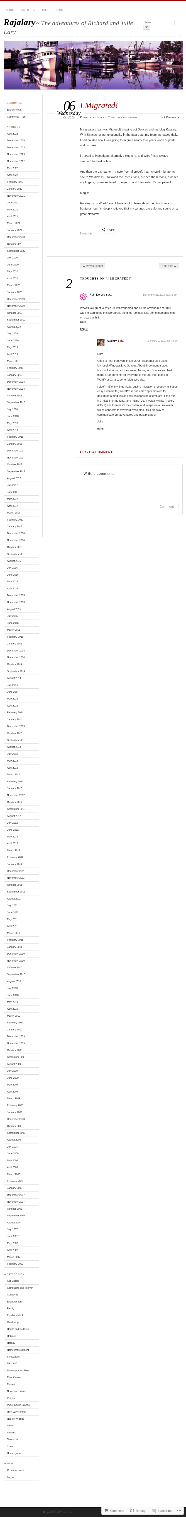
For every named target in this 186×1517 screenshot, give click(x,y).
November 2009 (16, 1043)
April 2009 (12, 1091)
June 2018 (13, 416)
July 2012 (12, 822)
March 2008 (13, 1174)
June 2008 (13, 1153)
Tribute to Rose (53, 10)
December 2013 (16, 726)
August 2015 (14, 609)
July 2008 (12, 1146)
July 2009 (12, 1070)
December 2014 (16, 650)
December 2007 (16, 1195)
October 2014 (14, 664)
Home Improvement (18, 1349)
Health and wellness (18, 1329)
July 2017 (12, 485)
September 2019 (16, 319)
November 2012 (16, 795)
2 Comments (171, 117)
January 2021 (14, 230)
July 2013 (12, 753)
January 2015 (14, 643)
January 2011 (14, 946)
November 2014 (16, 657)
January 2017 (14, 526)
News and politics (16, 1391)
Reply (84, 329)
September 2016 (16, 554)
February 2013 (15, 781)
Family (10, 1308)
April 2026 (12, 133)
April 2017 (12, 505)
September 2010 (16, 974)
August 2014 (14, 678)
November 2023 (16, 154)
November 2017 (16, 457)
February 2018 (15, 436)
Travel (10, 1446)
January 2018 (14, 443)
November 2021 (16, 195)
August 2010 (14, 981)
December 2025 (16, 140)
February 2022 (15, 182)
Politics (11, 1398)
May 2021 (12, 209)
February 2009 (15, 1105)
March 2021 (13, 223)
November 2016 (16, 540)
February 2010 (15, 1022)
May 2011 (12, 919)
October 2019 (14, 312)
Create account (15, 1470)
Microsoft (12, 1363)
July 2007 (12, 1229)
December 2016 (16, 533)
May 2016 (12, 581)
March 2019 (13, 361)
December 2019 (16, 299)
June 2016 (13, 574)
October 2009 (14, 1050)
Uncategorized (15, 1453)
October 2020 (14, 244)
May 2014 (12, 698)
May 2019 (12, 347)
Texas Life (12, 1439)
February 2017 (15, 519)
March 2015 (13, 629)
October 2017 (14, 464)
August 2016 (14, 561)
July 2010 (12, 988)
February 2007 (15, 1263)
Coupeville (12, 1294)
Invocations (13, 1356)
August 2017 (14, 478)
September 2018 (16, 402)
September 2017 (16, 471)
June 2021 (13, 202)
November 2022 (16, 161)
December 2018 (16, 381)
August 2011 (14, 898)
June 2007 (13, 1236)
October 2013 (14, 733)
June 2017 (13, 492)
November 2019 (16, 305)
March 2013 (13, 774)
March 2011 (13, 933)
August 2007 (14, 1222)
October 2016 (14, 547)
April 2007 (12, 1250)
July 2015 (12, 616)
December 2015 (16, 595)
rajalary (98, 117)
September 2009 (16, 1057)
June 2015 (13, 623)
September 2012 (16, 809)
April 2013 (12, 767)
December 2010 (16, 953)
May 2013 (12, 760)
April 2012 (12, 843)
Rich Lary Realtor (16, 1411)
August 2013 (14, 746)
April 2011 (12, 926)
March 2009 (13, 1098)
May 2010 (12, 1002)
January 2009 (14, 1112)
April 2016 (12, 588)
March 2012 (13, 850)
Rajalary (19, 22)
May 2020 (12, 271)
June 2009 (13, 1077)
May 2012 (12, 836)
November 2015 (16, 602)
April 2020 (12, 278)
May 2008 (12, 1160)
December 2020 (16, 237)
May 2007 (12, 1243)
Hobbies (11, 1336)
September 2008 (16, 1132)
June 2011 (12, 912)
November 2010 (16, 960)
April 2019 (12, 354)
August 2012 (14, 816)
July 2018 (12, 409)
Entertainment (14, 1301)
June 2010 (13, 995)
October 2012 (14, 802)
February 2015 (15, 636)
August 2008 (14, 1139)
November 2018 (16, 388)
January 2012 (14, 864)
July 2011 (12, 905)
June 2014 (13, 691)
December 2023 (16, 147)
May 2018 (12, 423)
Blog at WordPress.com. (58, 1512)
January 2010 (14, 1029)
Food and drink (15, 1315)
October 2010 (14, 967)
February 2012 (15, 857)
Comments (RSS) (17, 116)
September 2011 (16, 891)
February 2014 (15, 712)
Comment (167, 506)
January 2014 (14, 719)
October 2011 (14, 884)
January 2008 (14, 1188)
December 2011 (15, 871)
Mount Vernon (14, 1377)
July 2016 (12, 567)
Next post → (169, 266)
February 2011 (15, 939)
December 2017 (16, 450)
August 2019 (14, 326)
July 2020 (12, 257)
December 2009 (16, 1036)
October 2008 (14, 1126)
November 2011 (15, 877)
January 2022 (14, 188)
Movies (11, 1384)
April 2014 (12, 705)
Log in (10, 1477)
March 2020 (13, 285)
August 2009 (14, 1064)
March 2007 (13, 1257)
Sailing (10, 1425)
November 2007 (16, 1201)
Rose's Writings (15, 1418)
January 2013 (14, 788)
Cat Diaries (13, 1280)
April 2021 (12, 216)
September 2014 (16, 671)
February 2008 (15, 1181)
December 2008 (16, 1119)
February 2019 (15, 368)
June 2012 (13, 829)
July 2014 (12, 685)
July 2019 (12, 333)
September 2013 (16, 740)
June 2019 (13, 340)
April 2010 (12, 1008)
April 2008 (12, 1167)
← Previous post (93, 266)
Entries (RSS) (14, 109)
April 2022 (12, 175)
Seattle (11, 1432)
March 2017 (13, 512)
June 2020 (13, 264)
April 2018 (12, 430)
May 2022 (12, 168)
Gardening (13, 1322)
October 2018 (14, 395)
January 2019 (14, 375)
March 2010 (13, 1015)
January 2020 (14, 292)
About (10, 10)
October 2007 (14, 1208)
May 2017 (12, 498)
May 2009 (12, 1084)
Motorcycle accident (18, 1370)
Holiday (11, 1342)
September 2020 (16, 250)
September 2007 (16, 1215)
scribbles (28, 10)
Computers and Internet (123, 117)
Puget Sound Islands (18, 1405)
